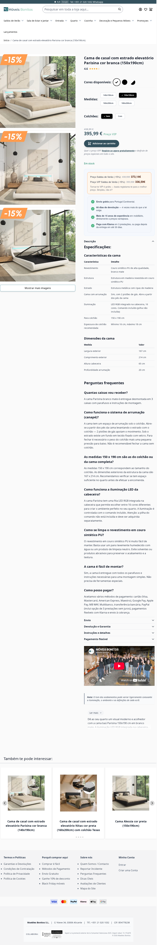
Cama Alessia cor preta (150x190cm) (124, 828)
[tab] (73, 842)
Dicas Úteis (85, 883)
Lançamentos (10, 31)
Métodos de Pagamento (55, 873)
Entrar (120, 869)
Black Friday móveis (52, 888)
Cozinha (88, 20)
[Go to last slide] (4, 808)
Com (120, 116)
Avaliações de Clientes (92, 888)
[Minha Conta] (140, 9)
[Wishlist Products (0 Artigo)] (145, 9)
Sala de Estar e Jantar (38, 20)
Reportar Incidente (90, 873)
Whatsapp (97, 1)
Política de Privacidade (17, 878)
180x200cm (126, 103)
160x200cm (108, 103)
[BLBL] (124, 82)
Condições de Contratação (19, 873)
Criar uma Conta (126, 875)
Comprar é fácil (50, 868)
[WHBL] (132, 82)
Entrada (60, 20)
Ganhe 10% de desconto (55, 883)
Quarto (74, 20)
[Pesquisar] (119, 9)
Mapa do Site (86, 893)
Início (6, 40)
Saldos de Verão (12, 20)
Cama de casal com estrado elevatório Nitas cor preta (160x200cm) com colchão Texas (72, 830)
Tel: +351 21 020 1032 (81, 1)
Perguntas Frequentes (92, 878)
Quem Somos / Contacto (93, 868)
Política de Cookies (14, 883)
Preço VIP (110, 134)
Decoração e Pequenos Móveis (114, 20)
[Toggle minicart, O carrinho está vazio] (150, 9)
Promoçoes (142, 20)
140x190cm (108, 95)
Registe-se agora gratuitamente (118, 150)
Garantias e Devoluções (17, 868)
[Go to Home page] (18, 9)
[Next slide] (149, 808)
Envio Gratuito (49, 878)
